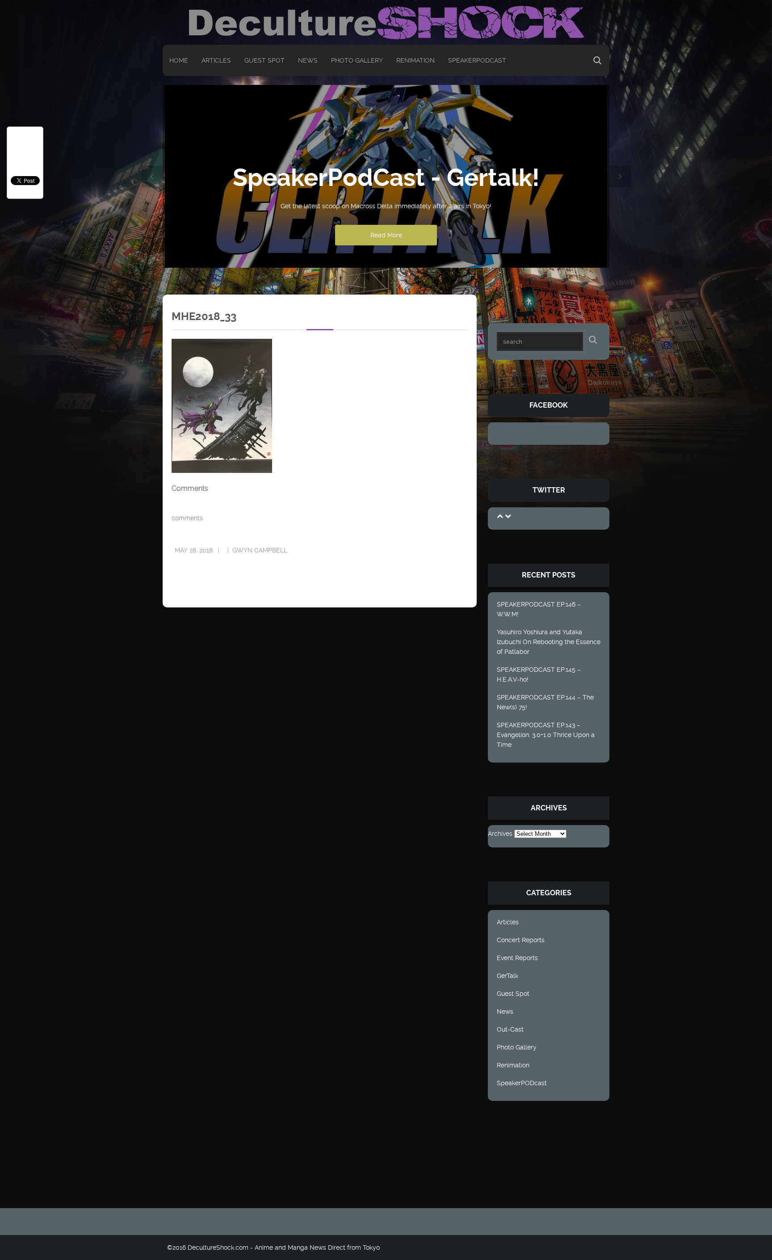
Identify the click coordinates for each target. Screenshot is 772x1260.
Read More (386, 235)
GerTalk (507, 975)
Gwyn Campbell (259, 550)
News (308, 60)
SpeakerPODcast (477, 60)
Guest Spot (264, 60)
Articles (216, 60)
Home (178, 60)
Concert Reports (521, 940)
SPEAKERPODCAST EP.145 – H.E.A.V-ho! (539, 674)
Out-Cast (510, 1029)
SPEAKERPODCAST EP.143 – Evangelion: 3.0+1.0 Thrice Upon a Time (546, 734)
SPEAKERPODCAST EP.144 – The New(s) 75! (545, 702)
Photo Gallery (357, 60)
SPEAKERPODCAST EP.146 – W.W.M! (539, 609)
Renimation (415, 60)
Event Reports (517, 957)
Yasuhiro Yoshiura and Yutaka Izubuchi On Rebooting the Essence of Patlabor (548, 641)
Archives (500, 833)
